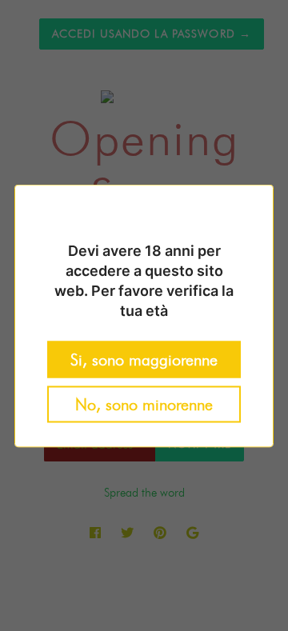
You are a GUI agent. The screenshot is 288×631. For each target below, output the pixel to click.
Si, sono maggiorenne (144, 359)
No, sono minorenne (144, 403)
